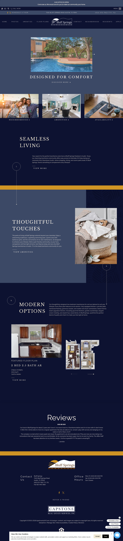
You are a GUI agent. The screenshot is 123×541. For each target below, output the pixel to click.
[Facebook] (8, 12)
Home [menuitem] (4, 21)
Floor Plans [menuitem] (43, 21)
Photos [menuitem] (15, 21)
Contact (78, 21)
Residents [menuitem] (107, 21)
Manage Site (51, 523)
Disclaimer (42, 523)
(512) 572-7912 (105, 12)
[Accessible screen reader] (2, 8)
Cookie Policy (73, 523)
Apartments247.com (43, 520)
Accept (97, 536)
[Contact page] (5, 8)
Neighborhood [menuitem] (92, 21)
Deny (105, 536)
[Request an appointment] (8, 8)
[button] (74, 374)
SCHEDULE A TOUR (20, 12)
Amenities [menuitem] (27, 21)
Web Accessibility (62, 523)
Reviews (81, 523)
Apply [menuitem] (118, 21)
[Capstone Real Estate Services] (61, 510)
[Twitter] (10, 12)
